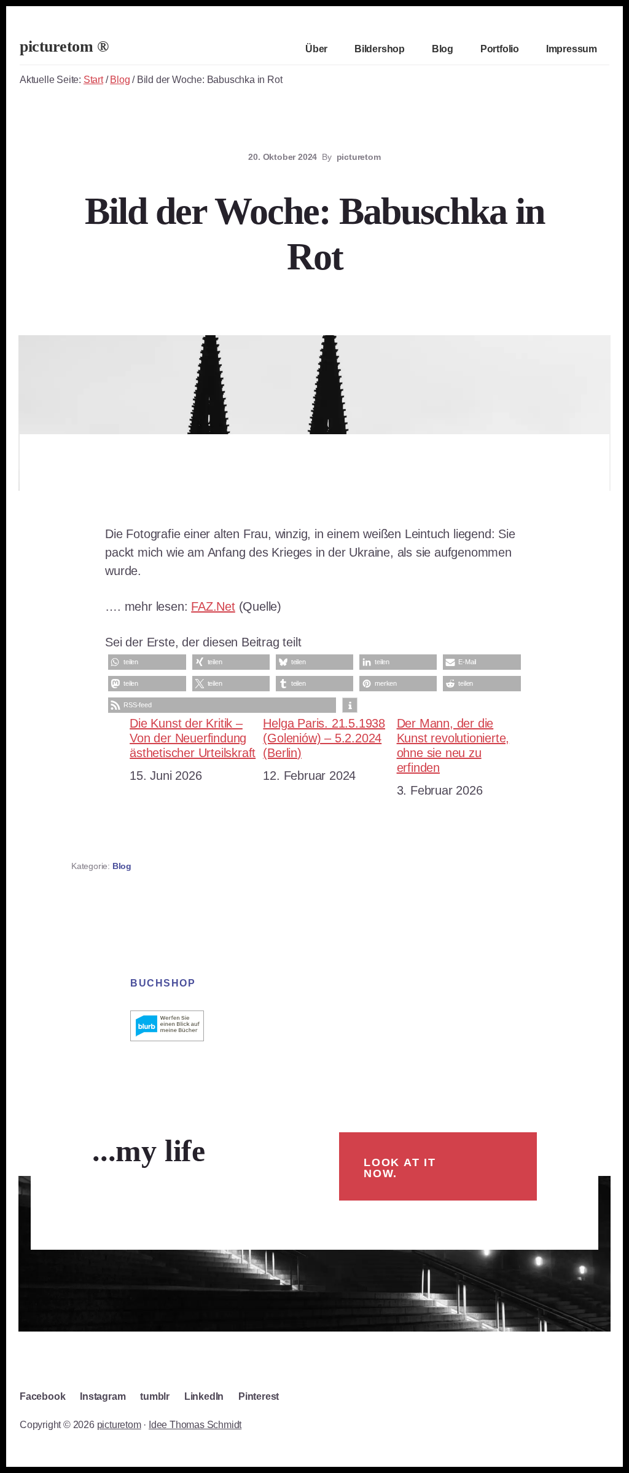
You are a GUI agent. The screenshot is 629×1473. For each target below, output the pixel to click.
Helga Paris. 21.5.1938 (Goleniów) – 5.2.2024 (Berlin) (324, 738)
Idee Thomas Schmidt (195, 1424)
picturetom (119, 1424)
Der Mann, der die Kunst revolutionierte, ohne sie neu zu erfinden (453, 745)
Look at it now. (400, 1168)
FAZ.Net (213, 606)
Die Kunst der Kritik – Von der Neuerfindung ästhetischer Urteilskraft (193, 738)
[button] (147, 662)
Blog (121, 866)
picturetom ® (64, 46)
